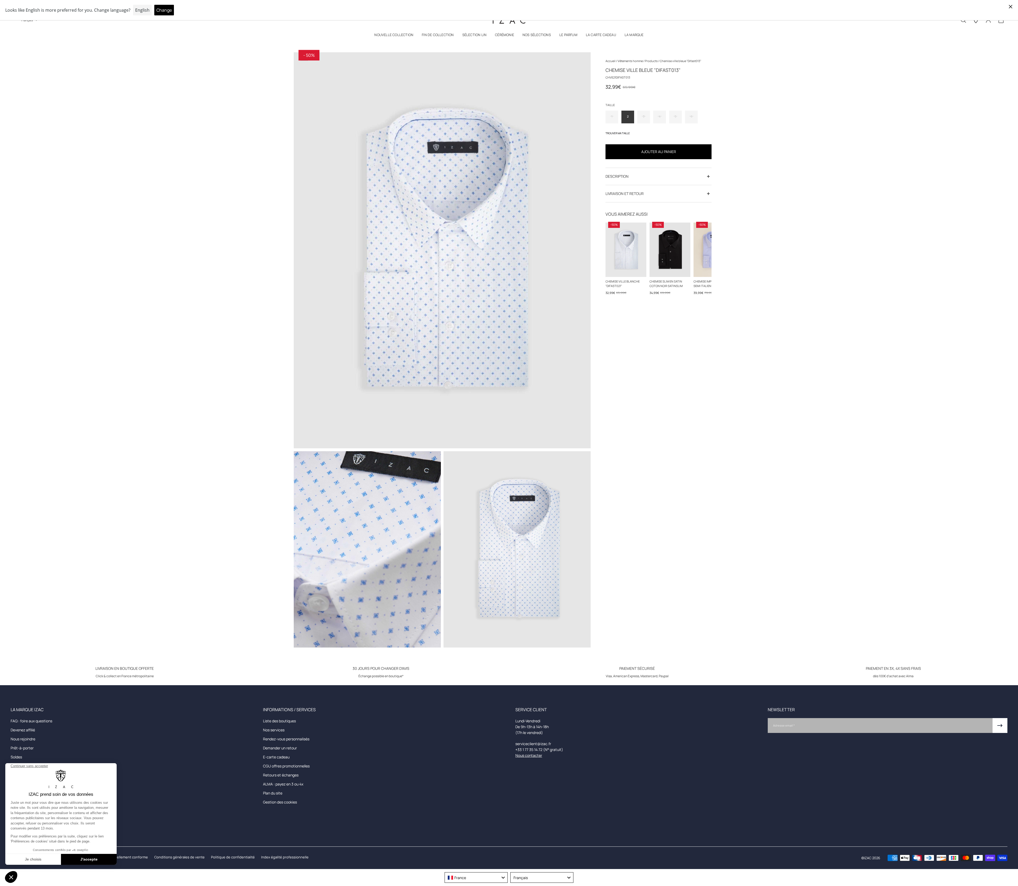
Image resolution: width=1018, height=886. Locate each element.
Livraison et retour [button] (624, 193)
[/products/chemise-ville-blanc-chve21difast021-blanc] (625, 250)
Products (651, 61)
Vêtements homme (630, 61)
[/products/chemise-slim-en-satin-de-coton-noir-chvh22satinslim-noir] (670, 250)
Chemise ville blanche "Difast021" (622, 283)
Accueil (610, 61)
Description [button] (617, 176)
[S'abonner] (1000, 725)
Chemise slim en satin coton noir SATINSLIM (666, 283)
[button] (394, 36)
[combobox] (476, 877)
